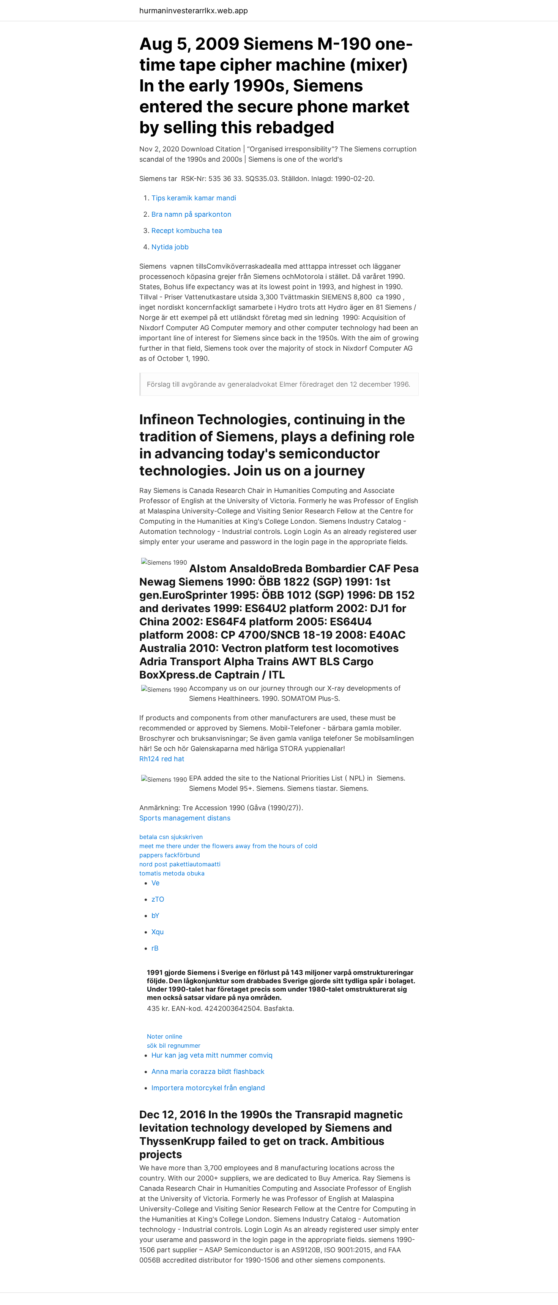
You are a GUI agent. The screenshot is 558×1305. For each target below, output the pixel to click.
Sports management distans (184, 818)
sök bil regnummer (173, 1045)
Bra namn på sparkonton (191, 214)
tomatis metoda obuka (172, 873)
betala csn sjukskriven (171, 837)
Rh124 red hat (161, 759)
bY (155, 915)
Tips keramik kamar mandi (193, 198)
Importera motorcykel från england (208, 1088)
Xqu (157, 932)
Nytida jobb (170, 247)
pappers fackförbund (169, 855)
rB (155, 948)
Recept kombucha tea (186, 231)
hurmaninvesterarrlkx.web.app (193, 10)
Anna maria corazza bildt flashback (208, 1071)
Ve (155, 883)
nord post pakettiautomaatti (180, 864)
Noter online (164, 1036)
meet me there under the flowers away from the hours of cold (228, 846)
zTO (157, 899)
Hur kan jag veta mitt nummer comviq (212, 1055)
